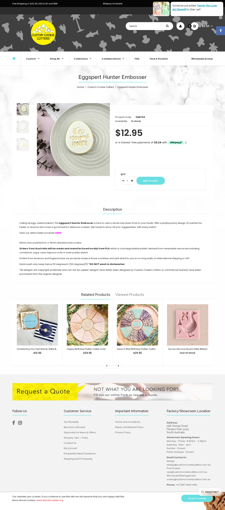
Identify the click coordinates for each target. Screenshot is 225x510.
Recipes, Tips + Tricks (76, 437)
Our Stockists (71, 422)
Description (112, 209)
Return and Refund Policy (129, 427)
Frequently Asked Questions (80, 453)
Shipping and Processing (78, 458)
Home (80, 87)
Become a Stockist (74, 427)
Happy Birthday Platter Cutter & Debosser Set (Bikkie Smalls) (101, 349)
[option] (73, 139)
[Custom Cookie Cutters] (44, 47)
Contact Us (70, 443)
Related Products (95, 295)
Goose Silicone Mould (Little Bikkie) (187, 349)
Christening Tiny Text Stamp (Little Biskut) (39, 349)
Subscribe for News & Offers (80, 432)
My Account (70, 448)
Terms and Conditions (127, 422)
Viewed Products (129, 295)
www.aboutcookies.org (49, 500)
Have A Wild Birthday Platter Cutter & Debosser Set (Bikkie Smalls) (154, 349)
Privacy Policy (123, 432)
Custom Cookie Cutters (101, 87)
